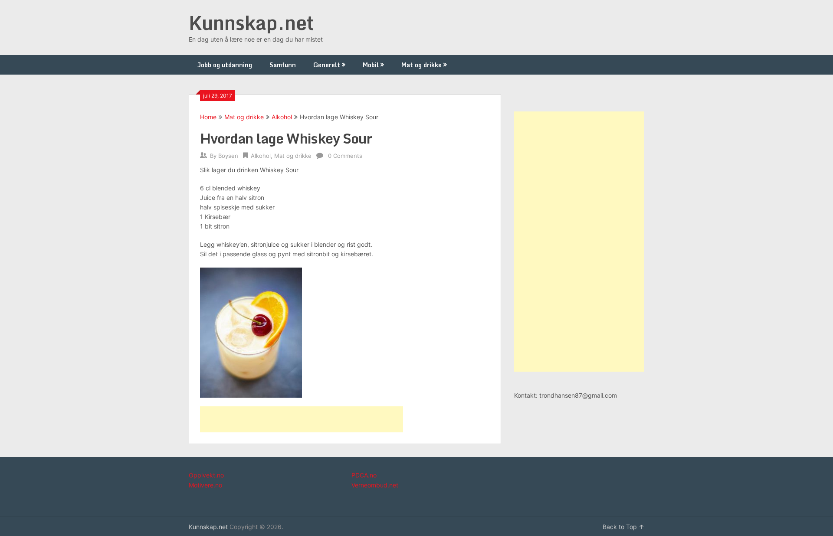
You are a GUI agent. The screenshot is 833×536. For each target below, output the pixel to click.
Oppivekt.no (206, 475)
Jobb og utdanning (224, 65)
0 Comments (345, 155)
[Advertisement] (301, 419)
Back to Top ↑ (623, 526)
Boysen (228, 155)
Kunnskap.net (251, 22)
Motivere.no (205, 485)
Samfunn (282, 65)
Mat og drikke (421, 65)
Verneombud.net (374, 485)
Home (208, 117)
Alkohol (282, 117)
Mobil (371, 65)
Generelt (326, 65)
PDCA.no (364, 475)
